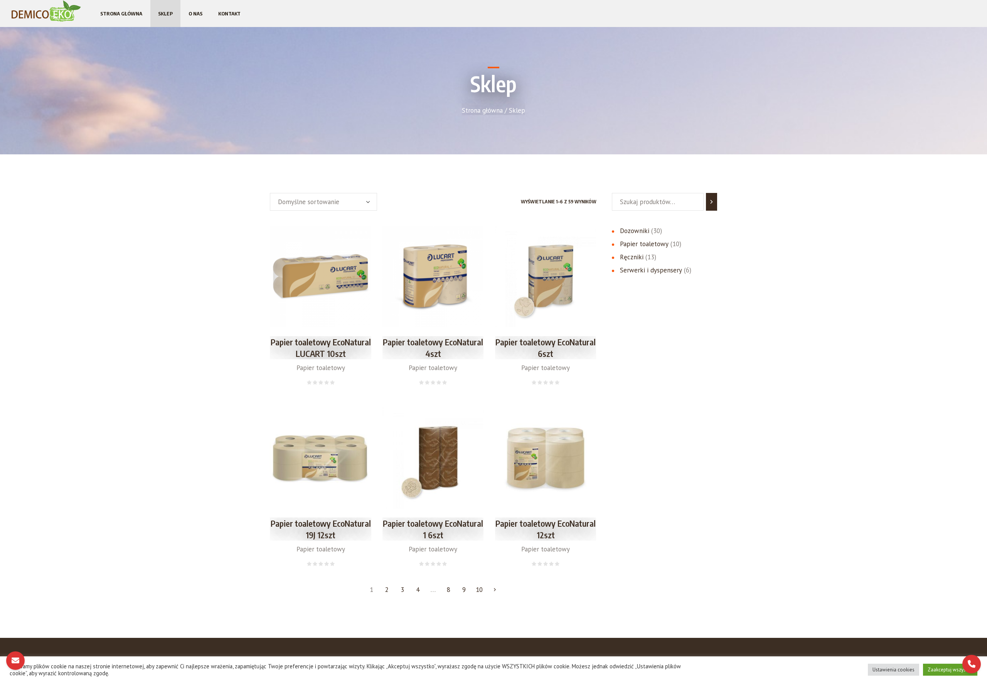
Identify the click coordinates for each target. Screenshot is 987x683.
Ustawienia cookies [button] (893, 669)
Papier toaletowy (320, 367)
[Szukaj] (711, 202)
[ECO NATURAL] (46, 11)
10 (479, 589)
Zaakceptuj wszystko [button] (950, 669)
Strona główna (482, 110)
